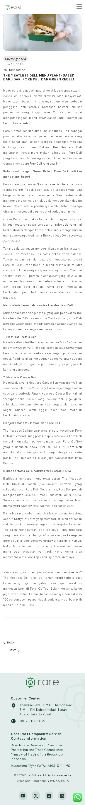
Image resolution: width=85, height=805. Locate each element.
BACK (11, 642)
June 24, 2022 (13, 64)
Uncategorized (15, 59)
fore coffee (17, 70)
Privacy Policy (60, 781)
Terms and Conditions (31, 781)
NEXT (12, 650)
